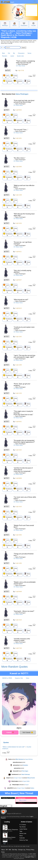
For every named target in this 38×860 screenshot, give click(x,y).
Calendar (22, 838)
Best (3, 53)
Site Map (14, 849)
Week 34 (5, 832)
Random (4, 56)
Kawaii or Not (19, 678)
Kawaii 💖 (10, 732)
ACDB (6, 2)
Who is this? (22, 800)
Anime (14, 25)
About (3, 849)
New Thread (26, 793)
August (5, 824)
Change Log (21, 849)
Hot (9, 53)
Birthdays (5, 25)
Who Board (11, 793)
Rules (3, 852)
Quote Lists (20, 56)
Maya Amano (11, 837)
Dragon (27, 784)
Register (3, 818)
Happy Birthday (29, 759)
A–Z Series (22, 824)
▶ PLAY (8, 70)
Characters (24, 25)
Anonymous (21, 798)
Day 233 (5, 840)
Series (29, 53)
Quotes (6, 742)
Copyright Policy (29, 857)
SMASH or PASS (7, 678)
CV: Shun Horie (20, 66)
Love (6, 76)
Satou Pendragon (22, 94)
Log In (12, 2)
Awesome (18, 82)
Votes (27, 678)
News (21, 835)
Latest (12, 56)
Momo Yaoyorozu (12, 829)
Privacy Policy (30, 849)
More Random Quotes (14, 666)
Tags (20, 831)
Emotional (7, 82)
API (7, 849)
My (14, 53)
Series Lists (22, 833)
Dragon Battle (26, 781)
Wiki (10, 849)
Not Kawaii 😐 (28, 732)
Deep (27, 82)
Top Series (22, 827)
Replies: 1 (21, 803)
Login (31, 816)
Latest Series (23, 829)
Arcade (33, 25)
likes (31, 76)
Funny (14, 76)
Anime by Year (23, 840)
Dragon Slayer (18, 778)
